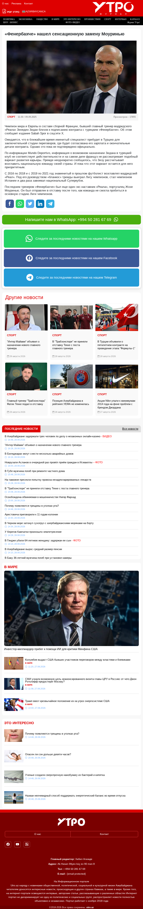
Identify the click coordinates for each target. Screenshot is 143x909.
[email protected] (76, 873)
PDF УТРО (12, 12)
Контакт (28, 3)
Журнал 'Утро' (133, 22)
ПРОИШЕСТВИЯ (92, 19)
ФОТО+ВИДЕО (73, 22)
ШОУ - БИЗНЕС (10, 22)
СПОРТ (107, 19)
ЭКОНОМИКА (25, 19)
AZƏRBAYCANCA (35, 11)
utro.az (90, 907)
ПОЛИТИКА (9, 19)
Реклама (16, 3)
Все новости (130, 428)
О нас (5, 3)
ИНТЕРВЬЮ (120, 19)
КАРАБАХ (135, 19)
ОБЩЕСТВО (42, 19)
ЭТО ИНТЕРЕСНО (72, 19)
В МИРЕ (55, 19)
